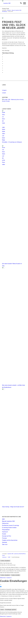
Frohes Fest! (5, 8)
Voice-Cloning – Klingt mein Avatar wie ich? (13, 506)
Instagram (4, 90)
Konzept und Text (6, 536)
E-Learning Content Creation (9, 527)
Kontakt (4, 534)
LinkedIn (4, 92)
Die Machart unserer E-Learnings (10, 525)
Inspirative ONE (10, 553)
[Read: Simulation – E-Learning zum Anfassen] (3, 140)
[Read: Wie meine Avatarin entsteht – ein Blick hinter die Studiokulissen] (3, 268)
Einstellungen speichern (10, 609)
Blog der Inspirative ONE (8, 521)
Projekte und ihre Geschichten (9, 540)
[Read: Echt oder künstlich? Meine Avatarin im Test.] (3, 164)
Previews (4, 538)
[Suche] (20, 3)
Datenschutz (5, 523)
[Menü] (24, 3)
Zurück (2, 609)
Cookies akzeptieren (5, 560)
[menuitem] (20, 3)
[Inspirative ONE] (11, 3)
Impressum (5, 531)
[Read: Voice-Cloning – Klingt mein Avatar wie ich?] (3, 389)
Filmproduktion (6, 529)
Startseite (4, 542)
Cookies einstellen (15, 575)
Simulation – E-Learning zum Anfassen (12, 142)
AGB (3, 519)
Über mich (4, 544)
